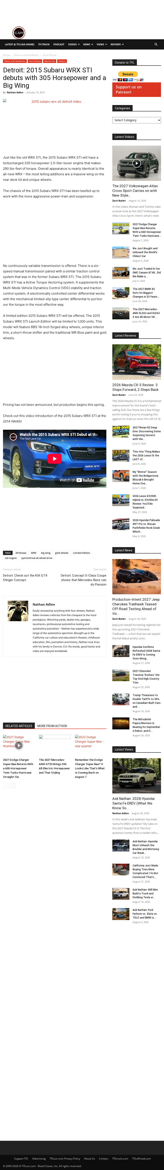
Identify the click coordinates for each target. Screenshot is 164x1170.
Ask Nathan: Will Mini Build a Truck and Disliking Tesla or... (145, 893)
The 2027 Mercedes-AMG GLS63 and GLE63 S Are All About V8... (146, 313)
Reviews (116, 44)
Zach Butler (119, 200)
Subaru (62, 61)
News (86, 44)
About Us (89, 1158)
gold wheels (61, 552)
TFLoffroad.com (141, 1158)
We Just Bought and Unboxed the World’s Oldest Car (145, 252)
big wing (45, 552)
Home (6, 55)
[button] (156, 44)
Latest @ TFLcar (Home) (19, 44)
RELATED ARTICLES (19, 726)
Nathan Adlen (15, 92)
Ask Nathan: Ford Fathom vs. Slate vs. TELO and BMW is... (145, 914)
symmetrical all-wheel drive (36, 557)
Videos (72, 44)
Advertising (39, 1158)
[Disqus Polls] (54, 851)
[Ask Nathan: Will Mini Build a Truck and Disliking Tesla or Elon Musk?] (120, 894)
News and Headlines (26, 55)
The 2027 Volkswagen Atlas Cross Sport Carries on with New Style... (135, 190)
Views (100, 44)
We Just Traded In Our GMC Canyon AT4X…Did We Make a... (147, 272)
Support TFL (21, 1158)
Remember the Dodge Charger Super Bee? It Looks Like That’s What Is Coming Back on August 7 (90, 768)
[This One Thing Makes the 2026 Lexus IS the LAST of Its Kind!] (120, 456)
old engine (11, 557)
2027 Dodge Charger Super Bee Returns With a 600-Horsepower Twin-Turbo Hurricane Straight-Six (18, 768)
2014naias (20, 552)
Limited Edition (81, 552)
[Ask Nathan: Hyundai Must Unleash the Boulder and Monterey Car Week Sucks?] (120, 846)
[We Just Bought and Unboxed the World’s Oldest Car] (120, 253)
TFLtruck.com (120, 1158)
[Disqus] (54, 963)
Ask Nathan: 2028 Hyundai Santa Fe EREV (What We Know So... (133, 803)
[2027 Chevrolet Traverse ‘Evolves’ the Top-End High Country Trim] (120, 675)
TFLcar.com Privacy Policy (65, 1158)
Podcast (58, 44)
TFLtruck (44, 44)
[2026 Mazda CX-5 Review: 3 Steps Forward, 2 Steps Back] (136, 362)
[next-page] (12, 785)
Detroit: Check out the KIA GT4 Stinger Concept (25, 578)
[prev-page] (5, 785)
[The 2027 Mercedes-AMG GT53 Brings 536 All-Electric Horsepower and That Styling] (54, 745)
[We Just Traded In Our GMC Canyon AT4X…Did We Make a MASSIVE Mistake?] (120, 273)
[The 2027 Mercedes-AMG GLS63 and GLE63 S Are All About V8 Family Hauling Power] (120, 313)
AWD (33, 552)
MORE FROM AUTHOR (52, 726)
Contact (103, 1158)
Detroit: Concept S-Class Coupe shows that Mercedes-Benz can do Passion (83, 580)
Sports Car (49, 61)
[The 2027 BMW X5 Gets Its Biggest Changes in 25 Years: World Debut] (120, 293)
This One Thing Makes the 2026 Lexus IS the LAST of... (146, 455)
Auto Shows (35, 61)
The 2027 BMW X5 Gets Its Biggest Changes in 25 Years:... (146, 293)
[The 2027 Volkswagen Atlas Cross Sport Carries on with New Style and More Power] (136, 163)
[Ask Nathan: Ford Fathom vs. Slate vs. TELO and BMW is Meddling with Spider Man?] (120, 914)
